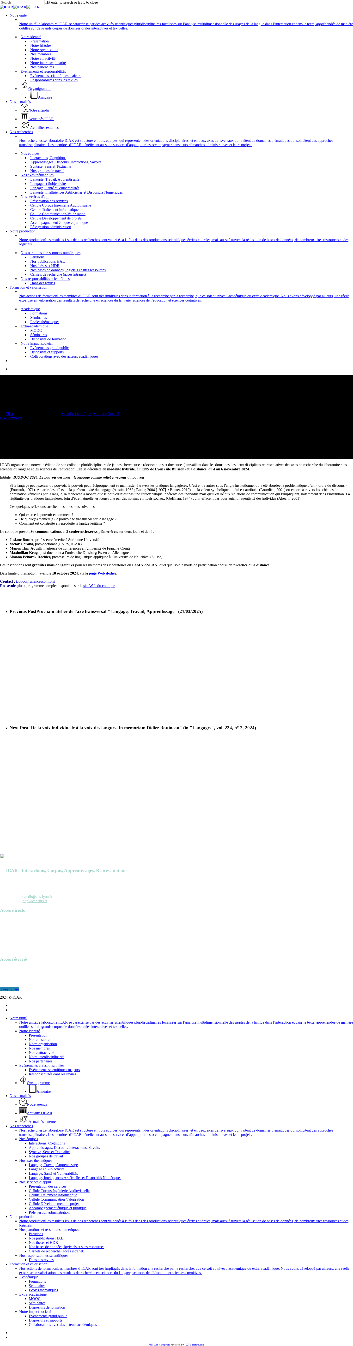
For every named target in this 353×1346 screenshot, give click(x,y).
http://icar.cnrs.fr (35, 901)
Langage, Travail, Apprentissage (53, 1165)
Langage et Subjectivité (46, 1169)
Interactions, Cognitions (47, 1143)
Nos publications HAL (46, 1238)
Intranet (6, 973)
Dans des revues (41, 1260)
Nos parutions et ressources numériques (49, 1229)
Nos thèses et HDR (43, 1242)
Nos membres (39, 1048)
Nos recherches (21, 1126)
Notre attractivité (41, 1052)
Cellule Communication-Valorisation (56, 1199)
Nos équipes (28, 1139)
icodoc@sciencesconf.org (35, 581)
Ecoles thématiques (43, 1290)
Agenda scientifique (76, 414)
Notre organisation (43, 1044)
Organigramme (11, 941)
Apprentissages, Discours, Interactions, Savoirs (64, 1147)
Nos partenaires (40, 1061)
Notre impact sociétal (35, 1312)
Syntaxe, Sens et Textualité (49, 1152)
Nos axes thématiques (35, 1160)
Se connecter (9, 969)
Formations (37, 1281)
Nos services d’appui (35, 1182)
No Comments (11, 418)
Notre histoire (39, 1040)
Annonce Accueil (106, 414)
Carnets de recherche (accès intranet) (56, 1251)
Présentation (38, 1035)
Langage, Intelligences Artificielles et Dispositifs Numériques (75, 1178)
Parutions (7, 928)
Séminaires (37, 1286)
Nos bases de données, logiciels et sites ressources (66, 1247)
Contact (6, 950)
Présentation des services (47, 1186)
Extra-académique (33, 1294)
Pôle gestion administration (49, 1212)
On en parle (9, 933)
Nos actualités (20, 1096)
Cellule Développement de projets (54, 1204)
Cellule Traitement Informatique (53, 1195)
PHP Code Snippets (159, 1344)
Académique (28, 1277)
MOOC (35, 1299)
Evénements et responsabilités (41, 1065)
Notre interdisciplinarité (46, 1057)
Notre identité (29, 1031)
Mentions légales (12, 945)
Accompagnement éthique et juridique (57, 1208)
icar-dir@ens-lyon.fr (36, 897)
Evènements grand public (48, 1316)
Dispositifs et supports (45, 1320)
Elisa (9, 414)
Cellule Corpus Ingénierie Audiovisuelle (59, 1191)
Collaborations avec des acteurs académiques (63, 1324)
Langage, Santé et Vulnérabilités (53, 1173)
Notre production (23, 1217)
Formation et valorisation (28, 1264)
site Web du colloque (99, 586)
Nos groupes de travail (46, 1156)
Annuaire (7, 920)
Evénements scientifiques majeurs (54, 1070)
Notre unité (18, 1018)
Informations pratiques (17, 937)
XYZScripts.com (195, 1344)
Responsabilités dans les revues (52, 1074)
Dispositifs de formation (47, 1307)
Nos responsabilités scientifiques (43, 1255)
